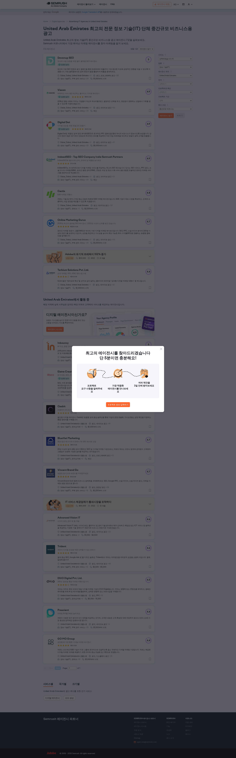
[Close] (161, 349)
